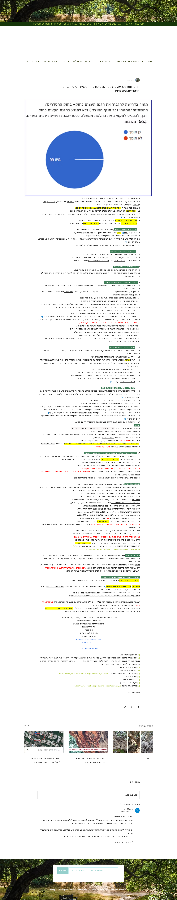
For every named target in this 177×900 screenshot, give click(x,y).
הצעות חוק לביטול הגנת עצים (79, 61)
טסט (148, 758)
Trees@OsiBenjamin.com (48, 24)
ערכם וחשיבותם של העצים (129, 61)
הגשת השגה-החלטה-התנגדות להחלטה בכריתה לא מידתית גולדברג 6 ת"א (45, 760)
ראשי (150, 61)
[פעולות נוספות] (39, 80)
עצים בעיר (105, 61)
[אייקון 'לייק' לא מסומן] (131, 842)
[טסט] (133, 742)
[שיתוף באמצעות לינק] (124, 707)
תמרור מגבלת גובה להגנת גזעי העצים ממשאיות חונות (90, 760)
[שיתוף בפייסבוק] (138, 707)
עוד (37, 61)
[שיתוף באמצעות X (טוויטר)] (131, 707)
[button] (27, 61)
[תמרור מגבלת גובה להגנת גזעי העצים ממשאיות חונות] (89, 742)
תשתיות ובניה (51, 61)
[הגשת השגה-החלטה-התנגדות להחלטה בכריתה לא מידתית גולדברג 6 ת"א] (44, 742)
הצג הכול (27, 726)
